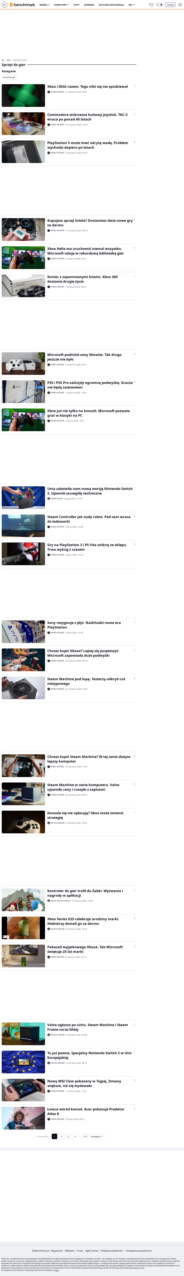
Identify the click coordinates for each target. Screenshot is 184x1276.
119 (85, 1136)
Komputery (60, 4)
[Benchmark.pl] (3, 60)
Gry (131, 4)
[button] (159, 4)
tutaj (57, 1270)
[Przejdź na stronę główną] (5, 6)
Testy (76, 4)
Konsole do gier (9, 77)
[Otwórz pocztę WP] (151, 4)
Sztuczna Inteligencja (111, 4)
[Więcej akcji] (134, 86)
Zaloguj (170, 4)
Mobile (43, 4)
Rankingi (89, 4)
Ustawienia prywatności (138, 1250)
